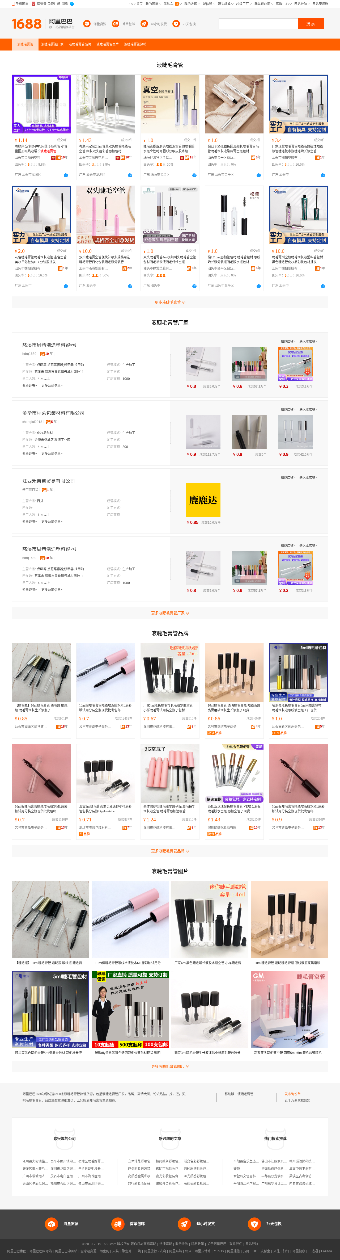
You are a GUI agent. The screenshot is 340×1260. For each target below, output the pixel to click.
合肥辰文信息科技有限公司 (252, 1176)
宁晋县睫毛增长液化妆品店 (97, 1169)
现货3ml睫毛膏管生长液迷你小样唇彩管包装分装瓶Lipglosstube (105, 809)
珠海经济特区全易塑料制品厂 (158, 157)
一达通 (313, 1251)
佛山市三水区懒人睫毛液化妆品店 (102, 1184)
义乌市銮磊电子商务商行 (96, 727)
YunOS (219, 1251)
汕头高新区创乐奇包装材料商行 (289, 727)
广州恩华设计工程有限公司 (280, 1184)
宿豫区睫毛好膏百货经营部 (97, 1161)
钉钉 (286, 1251)
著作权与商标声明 (143, 1244)
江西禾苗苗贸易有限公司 (48, 481)
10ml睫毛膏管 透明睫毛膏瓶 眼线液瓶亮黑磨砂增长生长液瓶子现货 (234, 708)
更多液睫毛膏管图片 (168, 1066)
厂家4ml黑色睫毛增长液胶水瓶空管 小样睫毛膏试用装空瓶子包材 (168, 708)
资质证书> (30, 386)
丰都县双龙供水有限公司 (278, 1176)
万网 (246, 1251)
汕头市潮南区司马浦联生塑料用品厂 (32, 727)
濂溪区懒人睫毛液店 (37, 1169)
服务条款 (181, 1244)
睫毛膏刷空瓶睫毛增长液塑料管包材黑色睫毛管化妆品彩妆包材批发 (297, 259)
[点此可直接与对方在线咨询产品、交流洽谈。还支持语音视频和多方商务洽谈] (66, 175)
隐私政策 (197, 1244)
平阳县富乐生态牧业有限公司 (254, 1161)
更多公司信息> (51, 386)
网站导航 (251, 1244)
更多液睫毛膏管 (168, 302)
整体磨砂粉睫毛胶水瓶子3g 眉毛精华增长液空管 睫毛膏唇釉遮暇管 (169, 809)
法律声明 (165, 1244)
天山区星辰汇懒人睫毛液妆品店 (45, 1184)
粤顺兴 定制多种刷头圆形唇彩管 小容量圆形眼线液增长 (41, 149)
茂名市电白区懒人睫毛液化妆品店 (74, 1176)
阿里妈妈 (175, 1251)
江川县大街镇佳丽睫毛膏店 (42, 1161)
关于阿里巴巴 (216, 1244)
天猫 (115, 1251)
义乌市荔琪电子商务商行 (225, 727)
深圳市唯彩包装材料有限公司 (96, 828)
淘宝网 (104, 1251)
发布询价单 (293, 1094)
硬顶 (236, 1169)
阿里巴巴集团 (16, 1251)
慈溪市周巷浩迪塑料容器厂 (51, 345)
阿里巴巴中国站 (66, 1251)
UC (255, 1251)
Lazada (326, 1251)
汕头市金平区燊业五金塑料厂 (222, 157)
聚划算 (126, 1251)
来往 (276, 1251)
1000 (126, 379)
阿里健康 (298, 1251)
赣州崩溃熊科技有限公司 (306, 1161)
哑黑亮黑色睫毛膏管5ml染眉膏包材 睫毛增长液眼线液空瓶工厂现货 (296, 708)
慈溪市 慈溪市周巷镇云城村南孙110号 (61, 372)
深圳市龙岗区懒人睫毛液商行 (71, 1169)
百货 (40, 501)
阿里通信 (233, 1251)
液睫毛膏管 (245, 1094)
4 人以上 (44, 379)
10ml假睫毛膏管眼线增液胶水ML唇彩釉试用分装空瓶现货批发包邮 (105, 708)
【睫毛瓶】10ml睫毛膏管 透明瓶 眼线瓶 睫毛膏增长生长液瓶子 (41, 708)
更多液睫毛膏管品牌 (168, 851)
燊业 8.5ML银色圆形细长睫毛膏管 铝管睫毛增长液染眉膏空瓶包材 (234, 149)
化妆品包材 (45, 433)
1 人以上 (44, 515)
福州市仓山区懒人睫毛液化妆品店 (74, 1184)
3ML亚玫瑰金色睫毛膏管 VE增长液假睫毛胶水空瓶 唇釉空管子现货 (234, 809)
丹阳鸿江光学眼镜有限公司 (252, 1184)
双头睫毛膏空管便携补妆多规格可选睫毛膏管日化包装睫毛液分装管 (104, 259)
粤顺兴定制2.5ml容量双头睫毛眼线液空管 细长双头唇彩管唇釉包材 (105, 149)
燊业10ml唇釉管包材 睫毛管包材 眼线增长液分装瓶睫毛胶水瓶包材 (234, 259)
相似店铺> (288, 341)
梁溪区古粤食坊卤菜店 (305, 1176)
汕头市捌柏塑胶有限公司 (286, 157)
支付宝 (265, 1251)
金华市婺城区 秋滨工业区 (52, 440)
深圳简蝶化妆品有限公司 (225, 828)
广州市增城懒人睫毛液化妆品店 (45, 1176)
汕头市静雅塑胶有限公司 (158, 268)
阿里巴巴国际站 (40, 1251)
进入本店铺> (308, 341)
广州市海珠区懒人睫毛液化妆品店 (102, 1176)
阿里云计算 (203, 1251)
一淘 (138, 1251)
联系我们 (236, 1244)
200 (125, 447)
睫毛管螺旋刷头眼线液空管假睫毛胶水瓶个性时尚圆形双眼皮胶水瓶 (168, 149)
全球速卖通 (88, 1251)
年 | (49, 354)
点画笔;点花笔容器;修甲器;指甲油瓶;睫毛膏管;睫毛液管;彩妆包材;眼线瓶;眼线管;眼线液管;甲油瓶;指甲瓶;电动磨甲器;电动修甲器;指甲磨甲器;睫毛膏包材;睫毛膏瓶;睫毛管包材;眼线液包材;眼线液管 (63, 365)
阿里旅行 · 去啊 (155, 1251)
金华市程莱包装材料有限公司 (53, 413)
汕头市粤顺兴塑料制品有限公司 (29, 157)
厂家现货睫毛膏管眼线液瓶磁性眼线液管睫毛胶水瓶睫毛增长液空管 (297, 149)
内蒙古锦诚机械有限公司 (306, 1184)
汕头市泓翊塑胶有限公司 (93, 268)
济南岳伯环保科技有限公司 (280, 1169)
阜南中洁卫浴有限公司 (305, 1169)
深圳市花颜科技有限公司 (160, 727)
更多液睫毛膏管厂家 (168, 613)
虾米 (188, 1251)
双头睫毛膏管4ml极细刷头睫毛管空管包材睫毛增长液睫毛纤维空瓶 (169, 259)
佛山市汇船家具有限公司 (278, 1161)
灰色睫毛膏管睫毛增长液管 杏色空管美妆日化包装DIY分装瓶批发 (41, 259)
